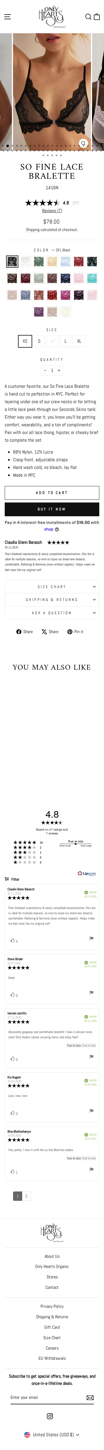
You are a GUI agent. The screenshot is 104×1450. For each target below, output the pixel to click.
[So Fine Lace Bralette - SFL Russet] (10, 758)
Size (52, 329)
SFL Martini (38, 261)
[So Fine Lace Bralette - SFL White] (16, 753)
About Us (52, 1256)
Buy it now (52, 509)
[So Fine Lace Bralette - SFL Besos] (23, 768)
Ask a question (52, 612)
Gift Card (52, 1327)
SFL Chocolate (12, 278)
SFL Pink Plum (65, 295)
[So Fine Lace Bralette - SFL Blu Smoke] (10, 768)
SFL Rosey (92, 295)
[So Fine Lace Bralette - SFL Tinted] (35, 763)
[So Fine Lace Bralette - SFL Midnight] (16, 763)
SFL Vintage (52, 311)
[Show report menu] (91, 939)
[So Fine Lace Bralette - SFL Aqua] (29, 763)
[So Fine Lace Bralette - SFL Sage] (35, 758)
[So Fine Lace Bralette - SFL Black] (10, 753)
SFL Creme (65, 311)
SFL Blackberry (25, 278)
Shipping (33, 229)
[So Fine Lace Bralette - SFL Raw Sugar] (16, 768)
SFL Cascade (65, 261)
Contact (52, 1287)
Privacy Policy (52, 1306)
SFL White (25, 261)
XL (79, 341)
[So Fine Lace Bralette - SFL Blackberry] (29, 758)
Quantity (52, 359)
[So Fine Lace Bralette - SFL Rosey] (13, 773)
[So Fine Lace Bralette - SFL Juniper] (16, 758)
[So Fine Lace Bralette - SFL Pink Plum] (29, 768)
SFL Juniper (92, 261)
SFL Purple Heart (78, 295)
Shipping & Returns (52, 599)
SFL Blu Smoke (25, 295)
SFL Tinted (12, 295)
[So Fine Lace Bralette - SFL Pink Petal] (23, 763)
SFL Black (12, 261)
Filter (15, 879)
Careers (52, 1348)
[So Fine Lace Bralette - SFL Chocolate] (23, 758)
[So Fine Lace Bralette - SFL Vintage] (26, 773)
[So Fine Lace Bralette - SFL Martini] (23, 753)
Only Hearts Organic (52, 1266)
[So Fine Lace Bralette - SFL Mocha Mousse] (10, 763)
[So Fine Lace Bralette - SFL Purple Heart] (35, 768)
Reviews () (52, 210)
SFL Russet (78, 261)
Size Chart (52, 1338)
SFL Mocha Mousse (52, 278)
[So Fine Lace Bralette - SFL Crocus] (19, 773)
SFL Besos (52, 295)
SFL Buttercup (52, 261)
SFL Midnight (65, 278)
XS (25, 341)
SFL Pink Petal (78, 278)
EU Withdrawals (52, 1358)
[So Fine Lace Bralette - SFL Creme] (32, 773)
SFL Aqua (92, 278)
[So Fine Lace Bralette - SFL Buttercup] (29, 753)
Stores (52, 1277)
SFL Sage (38, 278)
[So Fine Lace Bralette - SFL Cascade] (35, 753)
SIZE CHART (52, 586)
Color (52, 250)
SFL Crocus (38, 311)
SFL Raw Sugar (38, 295)
